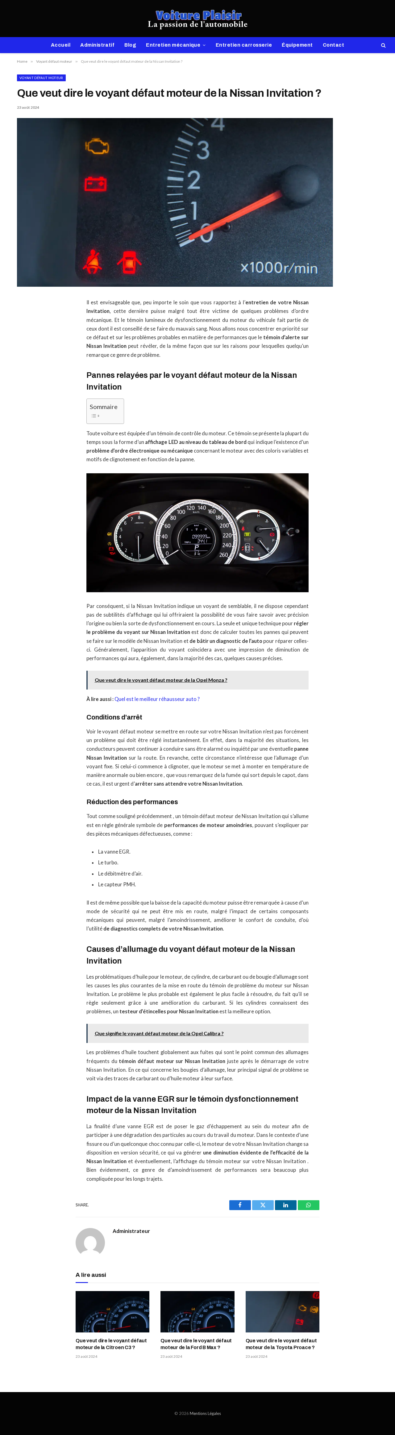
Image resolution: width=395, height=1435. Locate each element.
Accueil (60, 45)
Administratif (97, 45)
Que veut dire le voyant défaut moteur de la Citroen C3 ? (111, 1344)
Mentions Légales (205, 1413)
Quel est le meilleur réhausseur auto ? (157, 699)
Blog (130, 45)
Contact (333, 45)
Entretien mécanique (173, 45)
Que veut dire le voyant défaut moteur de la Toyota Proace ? (281, 1344)
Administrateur (131, 1231)
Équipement (297, 45)
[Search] (383, 45)
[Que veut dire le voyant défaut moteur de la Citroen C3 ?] (112, 1312)
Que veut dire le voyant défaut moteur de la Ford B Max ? (196, 1344)
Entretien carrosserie (244, 45)
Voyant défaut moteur (41, 78)
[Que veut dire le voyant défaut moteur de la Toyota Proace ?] (282, 1312)
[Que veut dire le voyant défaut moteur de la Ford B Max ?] (197, 1312)
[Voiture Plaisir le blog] (198, 18)
